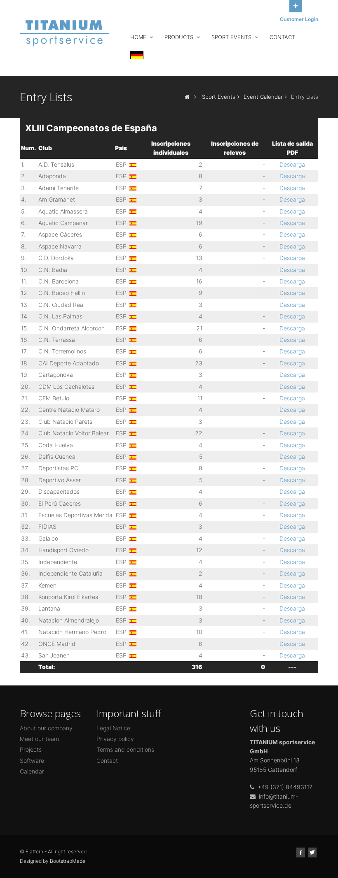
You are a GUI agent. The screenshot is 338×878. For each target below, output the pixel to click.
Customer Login (299, 19)
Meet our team (39, 738)
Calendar (32, 771)
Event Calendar (263, 96)
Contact (282, 37)
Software (32, 760)
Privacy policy (115, 738)
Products (179, 37)
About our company (46, 728)
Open (295, 6)
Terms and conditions (125, 749)
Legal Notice (113, 728)
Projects (31, 749)
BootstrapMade (67, 861)
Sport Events (232, 37)
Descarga (292, 164)
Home (139, 37)
